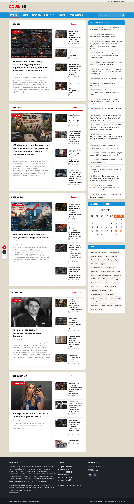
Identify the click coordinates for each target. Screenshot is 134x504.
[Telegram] (90, 475)
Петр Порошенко (97, 283)
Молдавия (117, 275)
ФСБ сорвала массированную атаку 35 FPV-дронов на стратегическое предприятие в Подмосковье (74, 426)
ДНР (109, 264)
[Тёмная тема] (4, 252)
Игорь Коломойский (107, 271)
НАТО (93, 279)
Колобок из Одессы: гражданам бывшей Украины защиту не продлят (104, 92)
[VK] (95, 475)
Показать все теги (97, 309)
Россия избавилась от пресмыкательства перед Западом (27, 333)
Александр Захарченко (99, 252)
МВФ (92, 275)
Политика (36, 15)
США (98, 286)
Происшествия (76, 15)
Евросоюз (94, 271)
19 (102, 231)
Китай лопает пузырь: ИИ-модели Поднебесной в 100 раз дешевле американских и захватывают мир (74, 230)
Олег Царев (116, 279)
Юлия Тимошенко (96, 294)
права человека (107, 305)
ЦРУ (110, 290)
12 (102, 227)
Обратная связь (96, 466)
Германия (94, 264)
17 (92, 231)
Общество (61, 15)
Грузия (103, 264)
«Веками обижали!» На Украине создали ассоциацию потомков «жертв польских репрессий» (105, 178)
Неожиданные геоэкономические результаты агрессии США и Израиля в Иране (105, 187)
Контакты (13, 1)
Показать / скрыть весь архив (69, 486)
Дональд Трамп (110, 267)
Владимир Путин (113, 260)
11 (97, 227)
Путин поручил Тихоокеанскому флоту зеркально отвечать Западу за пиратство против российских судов (75, 176)
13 (106, 227)
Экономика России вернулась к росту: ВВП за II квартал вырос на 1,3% (31, 237)
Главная (13, 15)
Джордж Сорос (96, 267)
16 (121, 227)
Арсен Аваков (114, 252)
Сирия (106, 286)
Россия (116, 283)
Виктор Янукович (111, 256)
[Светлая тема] (4, 247)
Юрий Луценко (110, 294)
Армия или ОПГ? (74, 440)
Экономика (49, 15)
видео (93, 298)
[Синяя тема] (4, 257)
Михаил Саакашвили (104, 275)
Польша (108, 283)
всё (120, 22)
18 (97, 231)
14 (111, 227)
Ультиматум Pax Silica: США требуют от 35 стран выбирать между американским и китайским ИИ (74, 156)
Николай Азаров (103, 279)
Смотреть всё (76, 24)
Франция (103, 290)
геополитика (103, 298)
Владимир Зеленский (98, 260)
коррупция (94, 305)
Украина (94, 290)
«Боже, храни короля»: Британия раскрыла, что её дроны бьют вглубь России (105, 101)
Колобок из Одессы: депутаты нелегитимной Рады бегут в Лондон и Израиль (104, 55)
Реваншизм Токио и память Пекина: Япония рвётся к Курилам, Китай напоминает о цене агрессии (106, 118)
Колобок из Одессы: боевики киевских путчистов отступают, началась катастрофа (106, 169)
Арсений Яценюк (96, 256)
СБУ (92, 286)
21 (111, 231)
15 (116, 227)
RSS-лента (94, 470)
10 (92, 227)
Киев (118, 271)
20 (107, 231)
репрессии (118, 305)
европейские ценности (98, 302)
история (112, 302)
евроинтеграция (115, 298)
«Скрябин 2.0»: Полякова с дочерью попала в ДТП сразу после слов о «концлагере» (106, 71)
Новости (24, 15)
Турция (113, 286)
